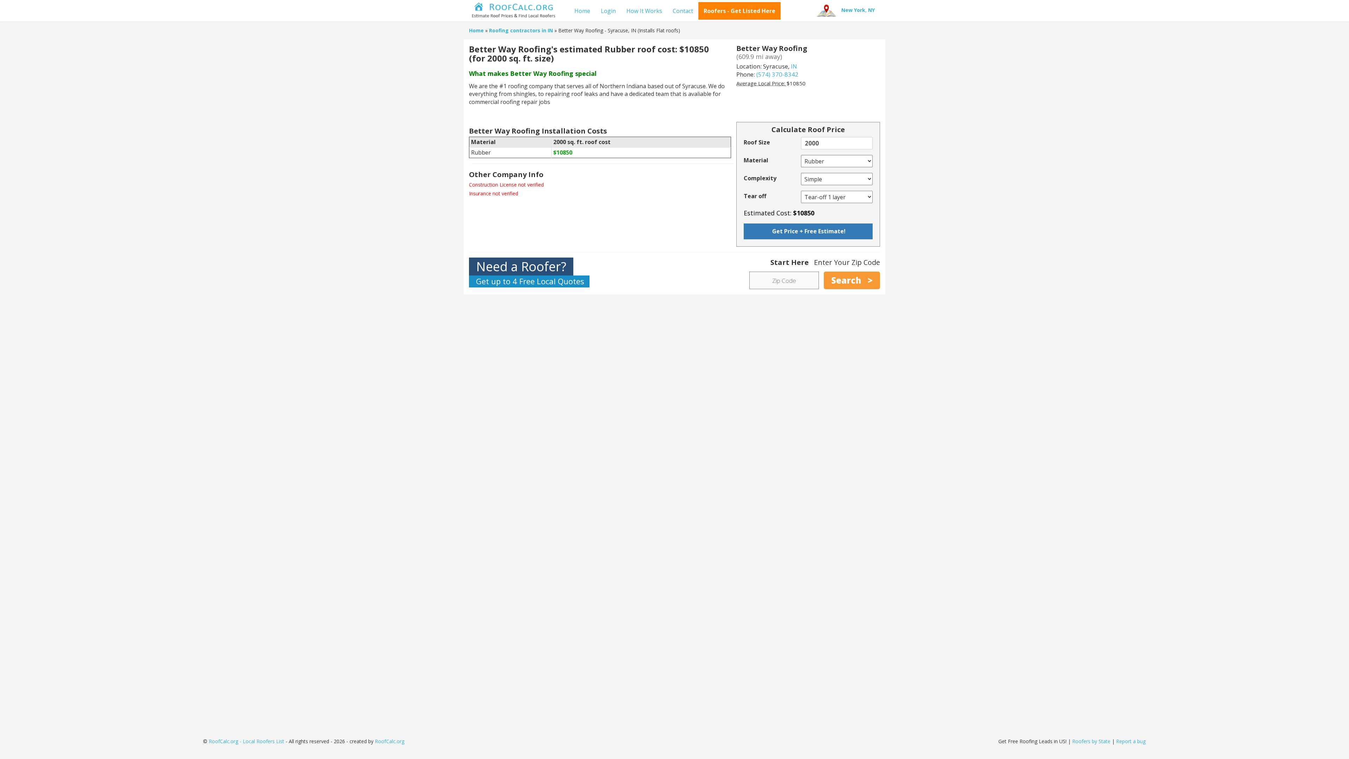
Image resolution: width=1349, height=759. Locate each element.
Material (756, 160)
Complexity (760, 178)
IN (794, 66)
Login (608, 11)
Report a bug (1131, 741)
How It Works (644, 11)
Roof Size (757, 142)
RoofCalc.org (389, 741)
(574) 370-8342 (777, 74)
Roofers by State (1091, 741)
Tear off (755, 196)
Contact (683, 11)
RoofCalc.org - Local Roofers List (246, 741)
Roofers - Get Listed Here (739, 11)
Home (582, 11)
